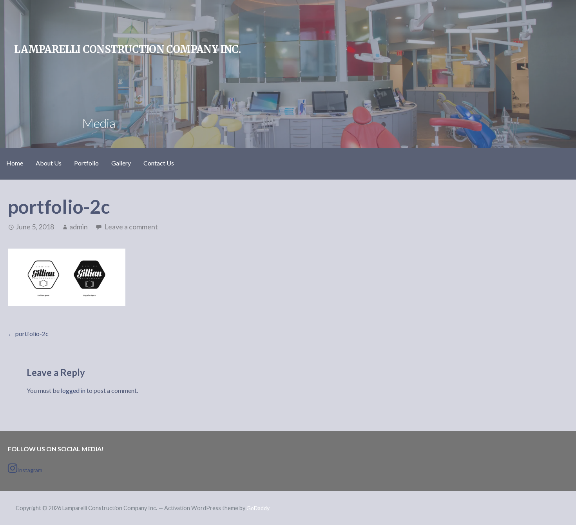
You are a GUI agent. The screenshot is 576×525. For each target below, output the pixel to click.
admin (78, 226)
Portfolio (86, 163)
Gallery (121, 163)
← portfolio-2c (28, 333)
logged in (73, 390)
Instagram (29, 470)
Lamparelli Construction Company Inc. (127, 49)
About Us (49, 163)
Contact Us (158, 163)
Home (14, 163)
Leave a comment (131, 226)
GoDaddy (258, 508)
